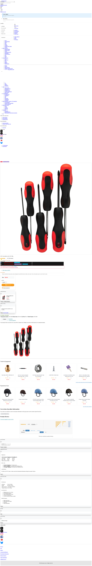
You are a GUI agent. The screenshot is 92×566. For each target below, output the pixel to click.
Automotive (3, 37)
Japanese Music (7, 49)
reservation (16, 32)
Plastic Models (7, 67)
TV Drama (16, 39)
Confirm (5, 447)
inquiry (1, 550)
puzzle (6, 61)
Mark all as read (3, 11)
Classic (6, 51)
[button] (46, 10)
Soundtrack (7, 53)
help (1, 548)
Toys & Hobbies (5, 57)
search (42, 432)
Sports (6, 44)
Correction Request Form (5, 413)
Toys (5, 58)
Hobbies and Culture (8, 46)
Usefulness (39, 430)
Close (2, 312)
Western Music (7, 50)
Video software (16, 36)
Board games (7, 63)
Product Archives (3, 555)
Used (15, 264)
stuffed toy (6, 59)
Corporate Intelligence (4, 552)
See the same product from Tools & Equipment (84, 382)
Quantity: (3, 443)
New (11, 262)
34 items (33, 424)
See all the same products (87, 406)
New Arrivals (3, 28)
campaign (3, 26)
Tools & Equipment (12, 320)
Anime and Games (8, 52)
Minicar (6, 62)
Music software (5, 48)
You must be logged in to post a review (7, 419)
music (6, 40)
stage (5, 43)
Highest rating (33, 430)
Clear (45, 432)
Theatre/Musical (7, 54)
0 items (69, 426)
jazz (5, 55)
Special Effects (7, 41)
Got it (2, 474)
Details (15, 266)
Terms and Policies (3, 557)
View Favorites (5, 312)
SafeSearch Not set (3, 5)
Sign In (1, 6)
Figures (6, 66)
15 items (69, 421)
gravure (6, 47)
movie (15, 38)
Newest (27, 430)
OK (1, 514)
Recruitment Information (4, 553)
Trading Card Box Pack (9, 68)
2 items (69, 424)
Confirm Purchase (7, 301)
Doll (5, 60)
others (6, 42)
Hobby (6, 65)
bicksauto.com (3, 0)
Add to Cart (9, 284)
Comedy (6, 45)
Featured (2, 31)
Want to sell (3, 33)
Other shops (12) (6, 270)
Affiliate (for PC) (3, 559)
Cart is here (16, 28)
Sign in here (16, 25)
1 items (69, 425)
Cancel (2, 301)
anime (15, 37)
